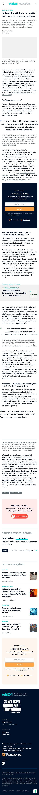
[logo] (19, 3)
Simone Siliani (6, 633)
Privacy (4, 790)
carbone (16, 77)
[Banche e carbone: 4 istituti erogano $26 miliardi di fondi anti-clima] (33, 576)
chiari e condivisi (8, 254)
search (36, 4)
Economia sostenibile (10, 288)
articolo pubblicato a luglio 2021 (13, 111)
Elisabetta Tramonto (8, 600)
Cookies (11, 790)
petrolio (24, 77)
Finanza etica (7, 10)
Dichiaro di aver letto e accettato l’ (20, 214)
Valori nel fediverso (9, 724)
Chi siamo (5, 732)
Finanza (5, 570)
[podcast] (3, 763)
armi (29, 74)
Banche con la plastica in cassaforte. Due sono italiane (12, 610)
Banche (5, 492)
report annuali (16, 457)
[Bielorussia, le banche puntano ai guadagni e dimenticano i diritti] (33, 628)
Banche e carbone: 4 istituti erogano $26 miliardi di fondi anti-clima (14, 575)
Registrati (31, 550)
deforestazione (7, 77)
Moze (26, 790)
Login (5, 550)
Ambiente (5, 605)
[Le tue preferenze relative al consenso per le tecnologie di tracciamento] (35, 791)
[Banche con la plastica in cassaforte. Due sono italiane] (33, 611)
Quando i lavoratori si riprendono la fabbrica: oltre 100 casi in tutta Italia (14, 293)
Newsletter (6, 735)
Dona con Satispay (19, 516)
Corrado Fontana (7, 31)
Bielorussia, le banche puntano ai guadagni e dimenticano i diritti (11, 626)
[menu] (3, 4)
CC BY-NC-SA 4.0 (8, 774)
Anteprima (26, 220)
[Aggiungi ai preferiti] (36, 10)
